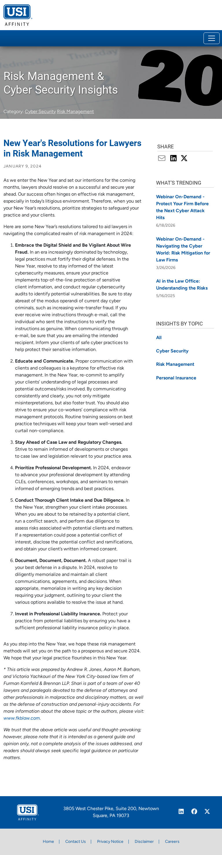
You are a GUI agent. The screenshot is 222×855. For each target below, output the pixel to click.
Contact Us (75, 842)
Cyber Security (40, 112)
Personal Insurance (176, 378)
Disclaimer (144, 842)
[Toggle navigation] (212, 38)
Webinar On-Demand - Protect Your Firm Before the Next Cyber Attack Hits (182, 207)
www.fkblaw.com (21, 718)
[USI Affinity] (28, 812)
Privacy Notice (110, 842)
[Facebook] (194, 812)
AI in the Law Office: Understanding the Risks (182, 285)
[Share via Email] (163, 159)
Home (48, 842)
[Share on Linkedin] (174, 159)
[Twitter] (207, 812)
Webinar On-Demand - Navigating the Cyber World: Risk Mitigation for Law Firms (183, 250)
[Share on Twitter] (184, 159)
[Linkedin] (181, 812)
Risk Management (75, 112)
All (159, 338)
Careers (172, 842)
